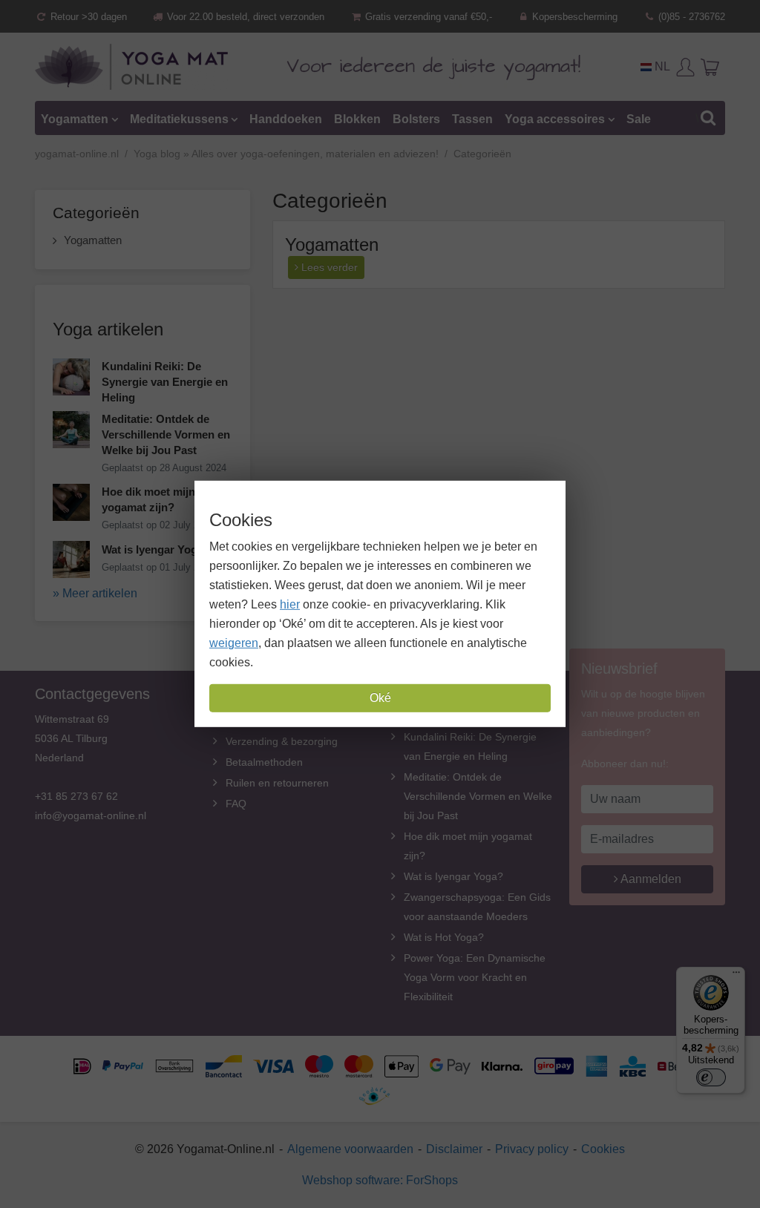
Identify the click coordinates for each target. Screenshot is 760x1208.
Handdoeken (285, 119)
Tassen (472, 119)
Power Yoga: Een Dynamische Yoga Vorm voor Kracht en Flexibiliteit (475, 977)
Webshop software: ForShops (380, 1180)
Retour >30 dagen (87, 16)
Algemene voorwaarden (350, 1149)
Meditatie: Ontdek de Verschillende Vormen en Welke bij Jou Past (478, 796)
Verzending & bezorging (282, 741)
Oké (380, 698)
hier (290, 604)
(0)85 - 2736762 (690, 16)
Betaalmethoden (264, 762)
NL (661, 66)
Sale (638, 119)
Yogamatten (74, 119)
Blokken (357, 119)
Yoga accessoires (555, 119)
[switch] (711, 1077)
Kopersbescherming (573, 16)
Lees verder (328, 267)
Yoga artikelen (108, 329)
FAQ (236, 804)
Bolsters (416, 119)
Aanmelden (649, 879)
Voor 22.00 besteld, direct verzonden (244, 16)
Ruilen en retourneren (277, 783)
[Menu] (736, 976)
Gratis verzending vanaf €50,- (427, 16)
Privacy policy (532, 1149)
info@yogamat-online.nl (90, 815)
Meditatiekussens (179, 119)
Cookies (603, 1149)
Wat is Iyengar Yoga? (453, 876)
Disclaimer (454, 1149)
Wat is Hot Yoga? (444, 937)
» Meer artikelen (95, 593)
